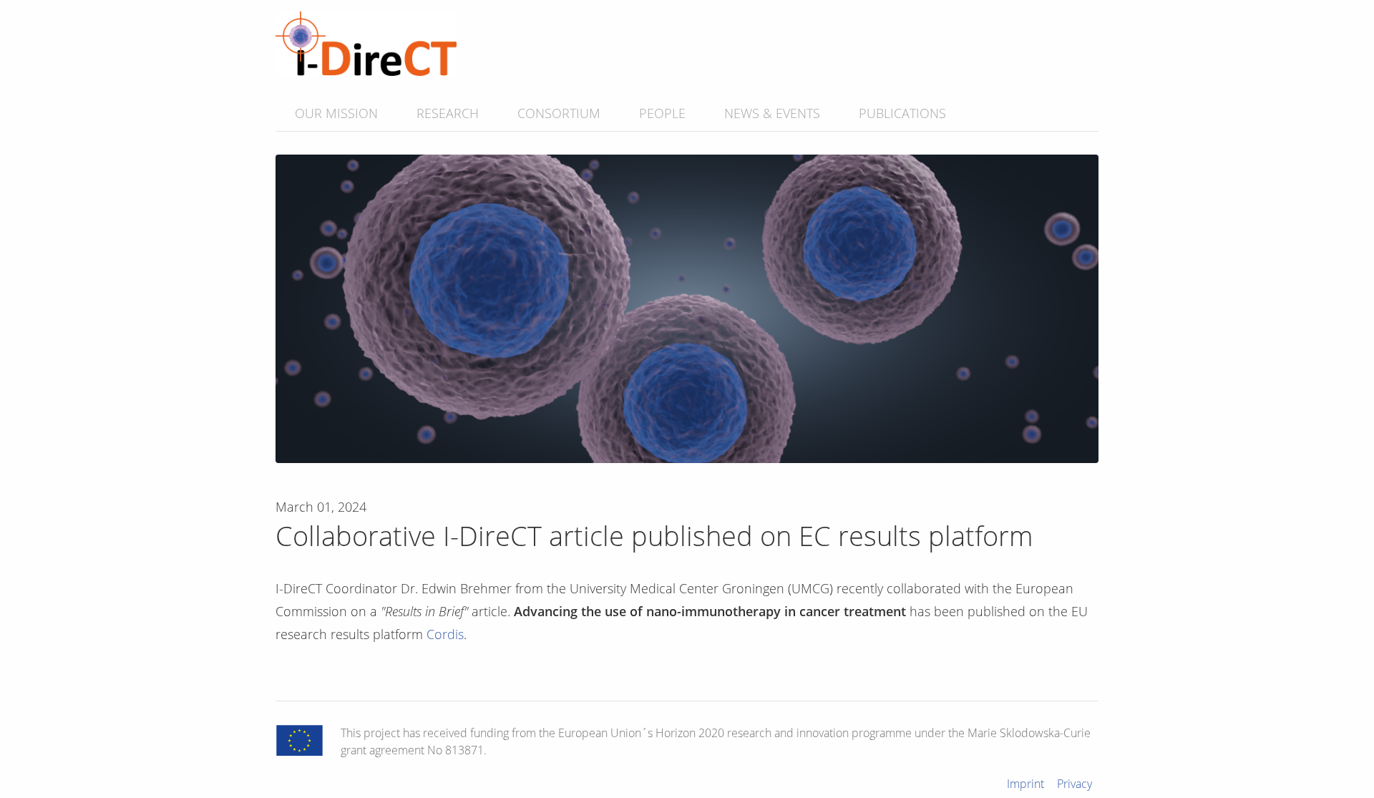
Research (447, 113)
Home (366, 43)
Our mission (336, 113)
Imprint (1025, 784)
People (662, 113)
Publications (902, 113)
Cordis (445, 634)
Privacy (1074, 784)
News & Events (772, 113)
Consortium (558, 113)
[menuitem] (336, 113)
